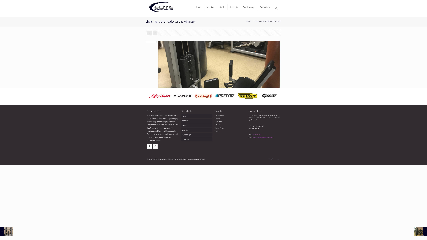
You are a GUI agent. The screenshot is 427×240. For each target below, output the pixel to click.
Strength (185, 130)
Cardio (184, 125)
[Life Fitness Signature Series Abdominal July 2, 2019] (420, 231)
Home (248, 21)
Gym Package (186, 135)
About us (185, 121)
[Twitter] (272, 159)
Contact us (185, 139)
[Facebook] (269, 159)
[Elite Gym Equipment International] (162, 8)
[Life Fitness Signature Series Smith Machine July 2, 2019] (6, 231)
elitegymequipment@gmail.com (263, 137)
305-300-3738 (256, 135)
